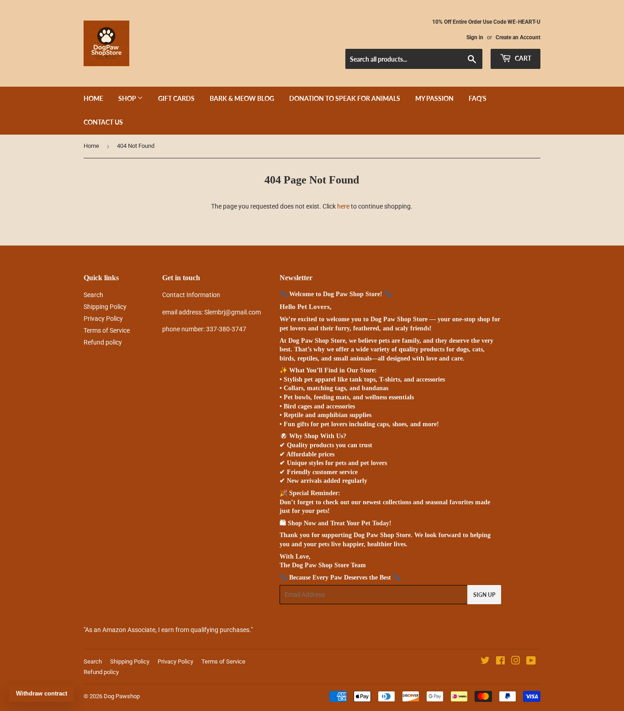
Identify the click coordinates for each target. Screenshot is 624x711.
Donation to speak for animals (344, 98)
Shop (127, 98)
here (343, 206)
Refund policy (103, 342)
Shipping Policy (105, 306)
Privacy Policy (103, 318)
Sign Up (484, 594)
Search (93, 294)
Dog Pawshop (122, 696)
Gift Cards (176, 98)
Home (93, 98)
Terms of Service (107, 330)
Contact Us (103, 122)
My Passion (434, 98)
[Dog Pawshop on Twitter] (485, 661)
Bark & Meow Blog (242, 98)
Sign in (474, 37)
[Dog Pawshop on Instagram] (515, 661)
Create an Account (518, 37)
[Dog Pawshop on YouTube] (531, 661)
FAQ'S (478, 98)
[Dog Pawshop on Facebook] (500, 661)
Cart (522, 58)
